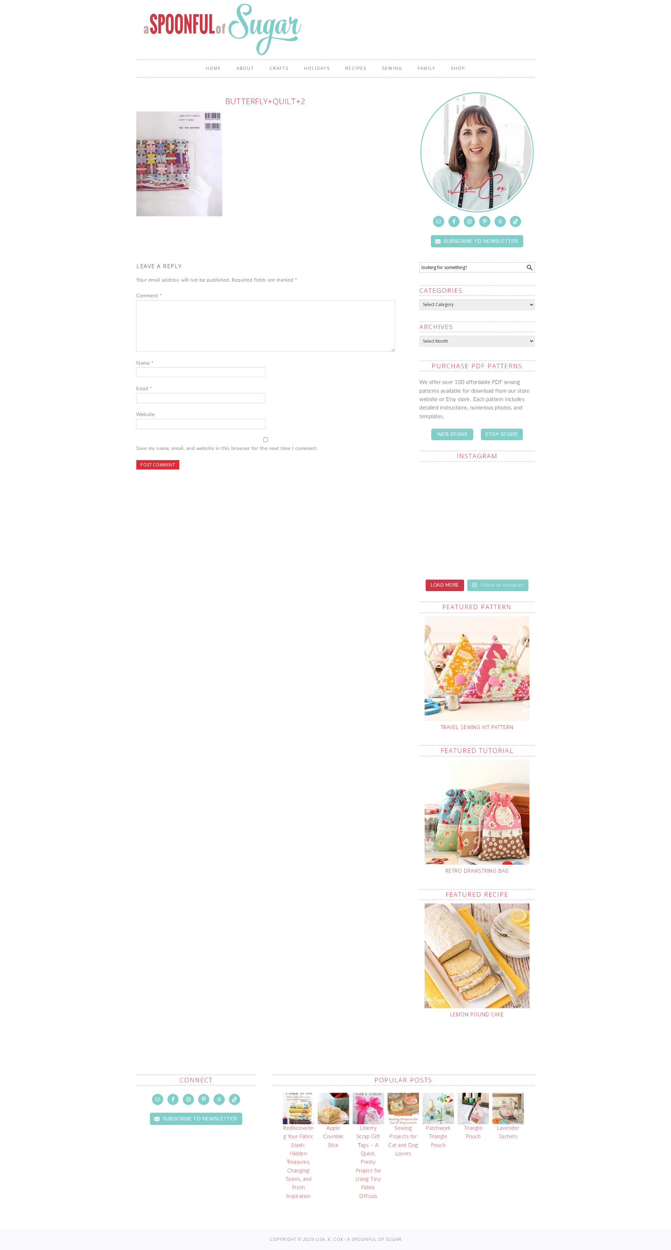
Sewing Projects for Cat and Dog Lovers (403, 1141)
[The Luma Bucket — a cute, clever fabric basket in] (507, 554)
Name (144, 363)
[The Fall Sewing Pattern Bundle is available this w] (507, 520)
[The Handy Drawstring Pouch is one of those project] (507, 485)
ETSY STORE (501, 434)
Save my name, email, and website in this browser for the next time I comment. (227, 448)
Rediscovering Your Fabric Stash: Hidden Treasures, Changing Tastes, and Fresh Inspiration (298, 1162)
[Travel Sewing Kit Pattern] (477, 668)
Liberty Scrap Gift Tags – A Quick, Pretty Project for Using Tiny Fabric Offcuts (368, 1162)
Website (145, 414)
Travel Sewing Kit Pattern (477, 727)
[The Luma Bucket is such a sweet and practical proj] (447, 520)
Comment (149, 295)
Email (144, 388)
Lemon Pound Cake (477, 1014)
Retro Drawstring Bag (477, 870)
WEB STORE (452, 434)
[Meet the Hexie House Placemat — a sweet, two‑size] (447, 485)
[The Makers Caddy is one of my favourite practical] (447, 554)
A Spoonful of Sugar (339, 29)
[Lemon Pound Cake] (477, 955)
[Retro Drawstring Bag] (477, 812)
